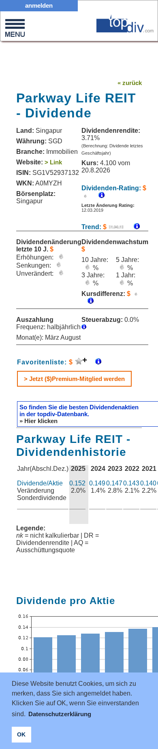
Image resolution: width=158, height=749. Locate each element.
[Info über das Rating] (97, 195)
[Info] (133, 226)
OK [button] (21, 734)
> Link (53, 162)
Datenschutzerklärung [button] (59, 714)
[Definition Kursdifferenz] (87, 301)
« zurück (129, 82)
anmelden (39, 5)
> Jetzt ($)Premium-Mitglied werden (74, 378)
